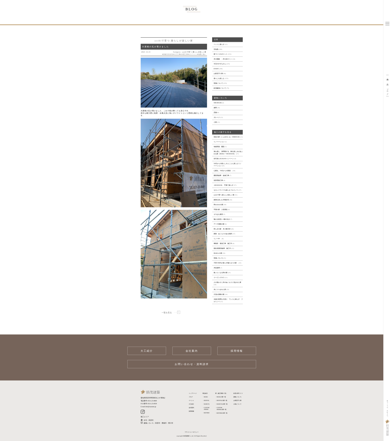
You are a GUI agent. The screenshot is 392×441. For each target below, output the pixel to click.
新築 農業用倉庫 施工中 (222, 248)
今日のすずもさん (220, 64)
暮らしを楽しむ (219, 78)
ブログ (387, 90)
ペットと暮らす (219, 44)
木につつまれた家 (220, 289)
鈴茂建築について (220, 88)
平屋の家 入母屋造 (220, 209)
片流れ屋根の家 (219, 294)
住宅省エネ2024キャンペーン (224, 158)
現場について (218, 83)
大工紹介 (147, 350)
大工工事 (177, 54)
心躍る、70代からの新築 (223, 170)
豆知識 (216, 49)
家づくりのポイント (220, 54)
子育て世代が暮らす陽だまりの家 (226, 263)
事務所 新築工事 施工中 (223, 243)
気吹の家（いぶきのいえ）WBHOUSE (227, 137)
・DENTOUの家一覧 (221, 400)
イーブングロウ (219, 277)
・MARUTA (206, 404)
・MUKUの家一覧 (220, 397)
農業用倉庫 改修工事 (221, 175)
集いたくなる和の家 (220, 272)
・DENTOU (206, 400)
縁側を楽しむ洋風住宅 (221, 200)
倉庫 (215, 107)
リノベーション (219, 142)
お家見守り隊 (218, 73)
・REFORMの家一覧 (221, 413)
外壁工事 (185, 54)
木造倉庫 (217, 268)
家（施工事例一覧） (221, 393)
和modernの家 (218, 204)
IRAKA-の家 (218, 253)
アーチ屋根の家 (219, 224)
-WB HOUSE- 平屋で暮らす (223, 185)
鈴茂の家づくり (238, 393)
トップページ (193, 393)
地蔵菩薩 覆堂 (219, 146)
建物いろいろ (237, 397)
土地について (237, 404)
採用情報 (237, 350)
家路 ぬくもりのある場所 (223, 234)
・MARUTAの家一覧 (221, 404)
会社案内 (192, 350)
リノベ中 (217, 238)
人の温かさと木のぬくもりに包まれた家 (227, 282)
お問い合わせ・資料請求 (192, 364)
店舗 (215, 112)
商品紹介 (205, 393)
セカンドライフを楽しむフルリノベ (226, 190)
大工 (387, 82)
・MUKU (205, 397)
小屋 (215, 122)
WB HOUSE (218, 103)
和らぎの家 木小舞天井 (222, 229)
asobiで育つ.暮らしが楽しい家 (224, 195)
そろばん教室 (218, 214)
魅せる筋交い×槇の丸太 (222, 219)
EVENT (216, 69)
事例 (387, 77)
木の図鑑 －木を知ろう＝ (223, 59)
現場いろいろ (218, 258)
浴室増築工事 (218, 180)
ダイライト (193, 54)
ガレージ (217, 117)
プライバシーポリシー (192, 432)
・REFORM (206, 413)
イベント (191, 400)
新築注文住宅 (168, 54)
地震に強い (202, 54)
